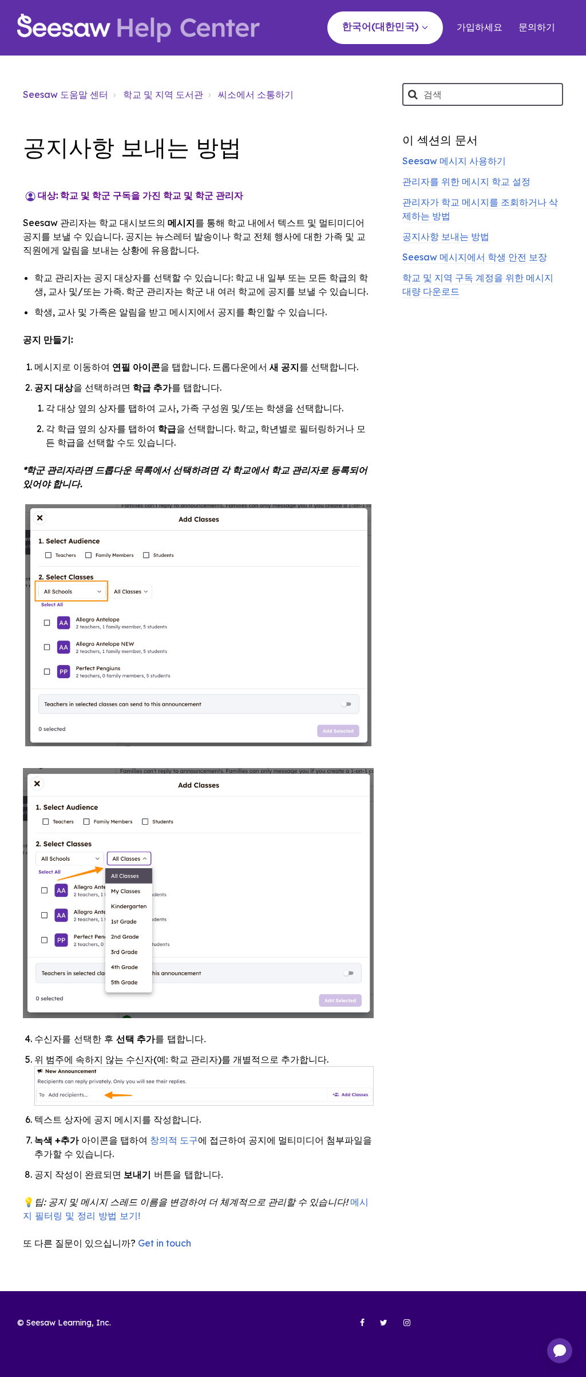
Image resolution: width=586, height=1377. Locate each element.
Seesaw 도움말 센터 (65, 94)
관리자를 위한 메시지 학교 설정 (466, 181)
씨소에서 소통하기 (256, 94)
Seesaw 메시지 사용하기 (454, 161)
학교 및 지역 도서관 (163, 94)
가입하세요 (479, 27)
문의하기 (536, 27)
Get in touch (164, 1243)
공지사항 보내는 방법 (445, 236)
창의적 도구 (174, 1140)
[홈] (138, 28)
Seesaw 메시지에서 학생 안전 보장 (474, 257)
